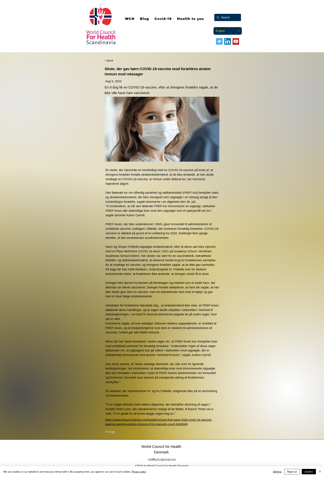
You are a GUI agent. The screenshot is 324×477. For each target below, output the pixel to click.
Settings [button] (277, 471)
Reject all (292, 471)
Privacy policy (139, 471)
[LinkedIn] (227, 41)
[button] (163, 18)
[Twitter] (219, 41)
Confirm (309, 471)
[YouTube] (236, 41)
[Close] (320, 471)
